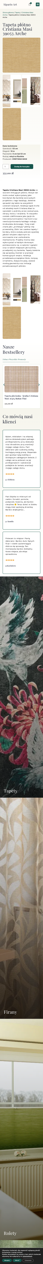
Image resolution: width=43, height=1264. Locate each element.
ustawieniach (27, 1256)
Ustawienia (28, 1260)
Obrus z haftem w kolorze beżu (19, 396)
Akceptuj (7, 1260)
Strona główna (8, 13)
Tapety (17, 13)
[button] (37, 4)
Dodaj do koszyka (21, 166)
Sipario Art (10, 4)
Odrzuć (17, 1260)
